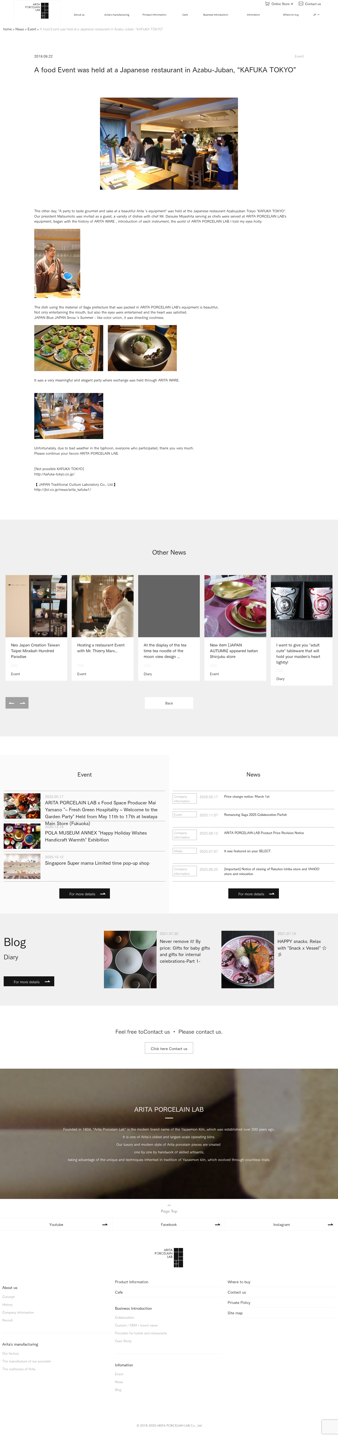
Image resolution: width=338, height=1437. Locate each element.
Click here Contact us (169, 1048)
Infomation (253, 14)
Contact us (313, 3)
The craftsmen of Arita (18, 1368)
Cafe (185, 14)
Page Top (169, 1211)
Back (169, 703)
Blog (118, 1389)
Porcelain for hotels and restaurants (141, 1332)
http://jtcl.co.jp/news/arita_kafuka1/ (62, 489)
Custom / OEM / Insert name (136, 1325)
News (119, 1381)
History (7, 1304)
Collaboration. (125, 1317)
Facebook (169, 1224)
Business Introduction (215, 14)
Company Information (18, 1312)
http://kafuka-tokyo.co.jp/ (54, 474)
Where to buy (291, 14)
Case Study (123, 1340)
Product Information (154, 14)
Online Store (281, 3)
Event (119, 1373)
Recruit (7, 1320)
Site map (235, 1312)
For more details (82, 893)
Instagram (281, 1224)
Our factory (10, 1353)
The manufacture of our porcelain (26, 1361)
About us (79, 14)
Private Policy (239, 1302)
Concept (8, 1296)
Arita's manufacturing (116, 14)
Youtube (56, 1224)
